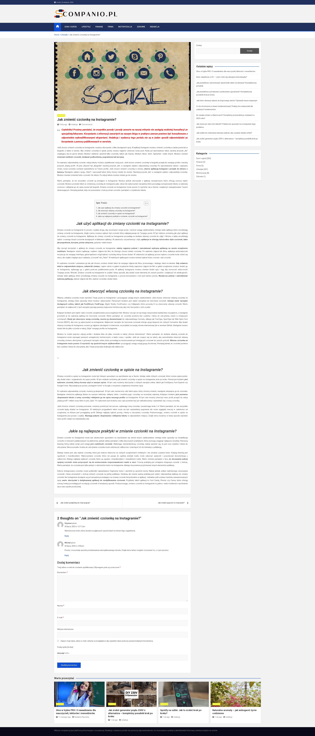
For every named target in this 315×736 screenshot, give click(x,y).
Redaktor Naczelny (82, 717)
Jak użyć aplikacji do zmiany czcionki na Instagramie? (119, 208)
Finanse (99, 27)
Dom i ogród (71, 27)
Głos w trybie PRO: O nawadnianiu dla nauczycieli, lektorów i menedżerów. (225, 71)
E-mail (60, 617)
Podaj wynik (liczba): (65, 647)
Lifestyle (86, 27)
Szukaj (199, 45)
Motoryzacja (125, 27)
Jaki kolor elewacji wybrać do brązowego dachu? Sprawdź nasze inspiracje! (226, 100)
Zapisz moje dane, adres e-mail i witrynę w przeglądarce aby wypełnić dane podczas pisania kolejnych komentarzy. (107, 641)
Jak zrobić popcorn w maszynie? (171, 503)
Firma (110, 27)
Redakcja (154, 27)
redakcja (74, 124)
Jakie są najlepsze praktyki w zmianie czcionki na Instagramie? (123, 216)
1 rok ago (114, 720)
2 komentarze (86, 124)
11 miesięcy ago (64, 717)
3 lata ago (63, 124)
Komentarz (62, 572)
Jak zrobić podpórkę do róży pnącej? (75, 503)
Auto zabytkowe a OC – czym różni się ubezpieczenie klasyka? (221, 77)
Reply (67, 536)
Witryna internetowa (65, 629)
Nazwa (60, 606)
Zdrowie (141, 27)
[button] (145, 203)
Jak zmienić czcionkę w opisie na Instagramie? (116, 213)
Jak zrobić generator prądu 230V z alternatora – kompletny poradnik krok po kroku (130, 713)
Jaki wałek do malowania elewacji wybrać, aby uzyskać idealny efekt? (224, 133)
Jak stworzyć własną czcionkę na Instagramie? (116, 211)
